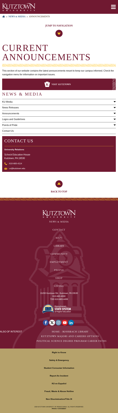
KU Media (7, 102)
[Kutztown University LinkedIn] (71, 323)
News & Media (16, 16)
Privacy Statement (59, 408)
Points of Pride (9, 125)
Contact (59, 229)
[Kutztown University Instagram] (58, 323)
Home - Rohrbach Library (70, 331)
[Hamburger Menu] (113, 7)
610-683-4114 (15, 163)
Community (59, 254)
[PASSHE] (56, 308)
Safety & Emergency (59, 360)
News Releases (10, 107)
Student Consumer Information (59, 368)
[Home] (18, 7)
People (59, 270)
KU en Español (59, 383)
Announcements (10, 113)
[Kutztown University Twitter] (52, 323)
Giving (59, 286)
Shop (58, 278)
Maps (59, 237)
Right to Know (59, 352)
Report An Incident (59, 376)
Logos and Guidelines (13, 119)
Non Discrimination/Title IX (59, 399)
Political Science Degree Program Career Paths (72, 341)
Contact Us (8, 131)
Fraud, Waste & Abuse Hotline (59, 391)
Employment (59, 262)
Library (59, 246)
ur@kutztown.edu (17, 168)
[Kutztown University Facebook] (46, 323)
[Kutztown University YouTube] (65, 323)
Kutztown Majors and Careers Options (70, 336)
